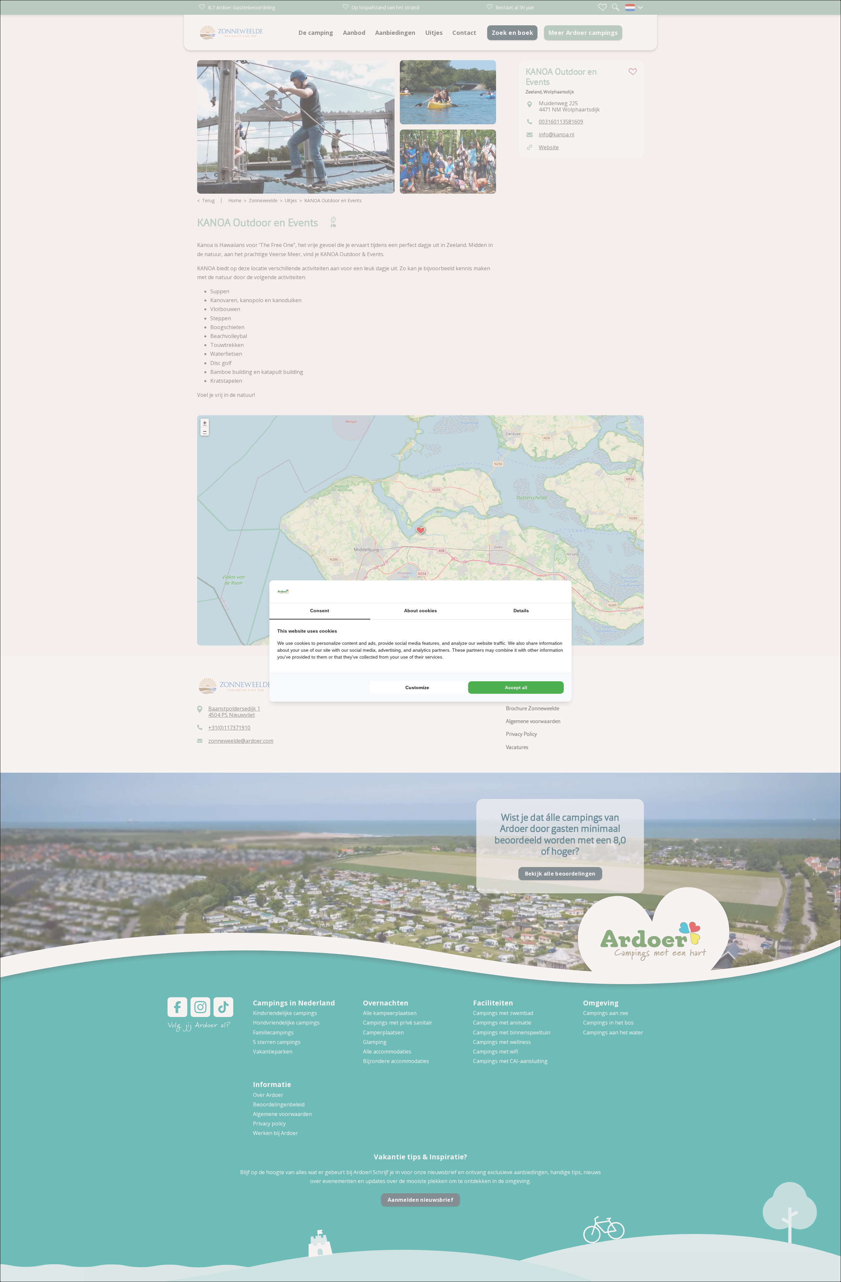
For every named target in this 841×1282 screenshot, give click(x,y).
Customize (417, 687)
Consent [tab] (319, 610)
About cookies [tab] (420, 610)
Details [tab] (521, 610)
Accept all (516, 687)
